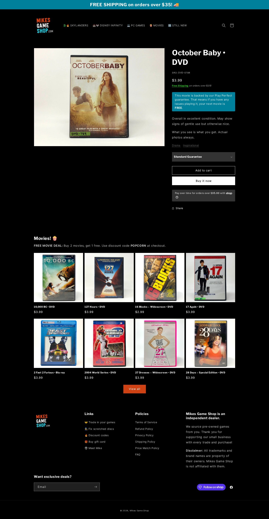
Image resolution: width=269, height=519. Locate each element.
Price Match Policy (147, 448)
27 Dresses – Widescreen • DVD (155, 372)
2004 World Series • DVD (100, 372)
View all (134, 389)
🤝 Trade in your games (100, 422)
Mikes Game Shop (139, 510)
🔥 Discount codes (97, 435)
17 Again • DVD (195, 306)
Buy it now (204, 181)
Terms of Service (146, 422)
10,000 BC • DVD (44, 306)
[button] (224, 25)
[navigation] (109, 435)
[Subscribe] (95, 487)
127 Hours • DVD (95, 306)
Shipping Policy (145, 441)
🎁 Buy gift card (95, 441)
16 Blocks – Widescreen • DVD (154, 306)
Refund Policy (144, 428)
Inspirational (191, 145)
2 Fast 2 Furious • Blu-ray (49, 372)
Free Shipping (180, 85)
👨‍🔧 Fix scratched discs (99, 428)
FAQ (138, 454)
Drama (176, 145)
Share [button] (179, 208)
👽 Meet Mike (93, 448)
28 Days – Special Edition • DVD (205, 372)
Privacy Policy (144, 435)
